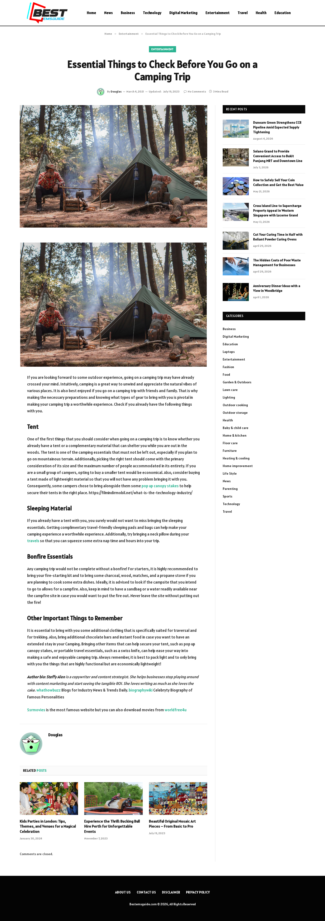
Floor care (230, 443)
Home (91, 12)
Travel (243, 12)
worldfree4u (175, 709)
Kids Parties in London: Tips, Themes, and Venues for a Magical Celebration (48, 826)
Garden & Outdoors (237, 382)
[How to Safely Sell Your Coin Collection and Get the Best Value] (236, 186)
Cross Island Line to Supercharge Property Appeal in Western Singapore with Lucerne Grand (277, 210)
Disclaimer (171, 892)
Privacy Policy (198, 892)
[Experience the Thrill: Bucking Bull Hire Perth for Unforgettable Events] (113, 798)
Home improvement (238, 466)
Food (226, 374)
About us (123, 892)
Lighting (229, 397)
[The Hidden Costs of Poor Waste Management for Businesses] (236, 266)
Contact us (146, 892)
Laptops (229, 352)
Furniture (230, 450)
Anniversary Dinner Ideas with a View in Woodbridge (276, 288)
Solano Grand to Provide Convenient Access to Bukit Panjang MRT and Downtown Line (277, 156)
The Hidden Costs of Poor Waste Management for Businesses (277, 262)
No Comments (197, 91)
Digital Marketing (183, 12)
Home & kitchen (234, 435)
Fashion (228, 367)
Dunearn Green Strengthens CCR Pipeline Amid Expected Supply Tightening (277, 127)
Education (283, 12)
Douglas (116, 91)
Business (128, 12)
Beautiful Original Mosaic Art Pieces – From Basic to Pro (172, 824)
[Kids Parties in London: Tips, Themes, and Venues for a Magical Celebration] (49, 798)
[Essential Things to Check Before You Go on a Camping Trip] (113, 166)
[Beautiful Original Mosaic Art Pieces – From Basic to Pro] (178, 798)
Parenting (230, 489)
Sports (227, 496)
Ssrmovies (36, 709)
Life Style (230, 473)
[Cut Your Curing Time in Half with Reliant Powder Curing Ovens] (236, 241)
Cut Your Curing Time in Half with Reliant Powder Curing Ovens (278, 236)
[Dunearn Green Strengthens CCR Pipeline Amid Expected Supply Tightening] (236, 129)
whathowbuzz (48, 690)
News (108, 12)
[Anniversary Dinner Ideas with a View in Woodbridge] (236, 292)
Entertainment (218, 12)
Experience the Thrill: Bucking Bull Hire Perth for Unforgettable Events (112, 826)
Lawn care (230, 390)
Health (261, 12)
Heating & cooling (236, 458)
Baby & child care (235, 428)
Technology (152, 12)
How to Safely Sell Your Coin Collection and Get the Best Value (278, 182)
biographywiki (141, 690)
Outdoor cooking (235, 405)
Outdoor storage (235, 412)
